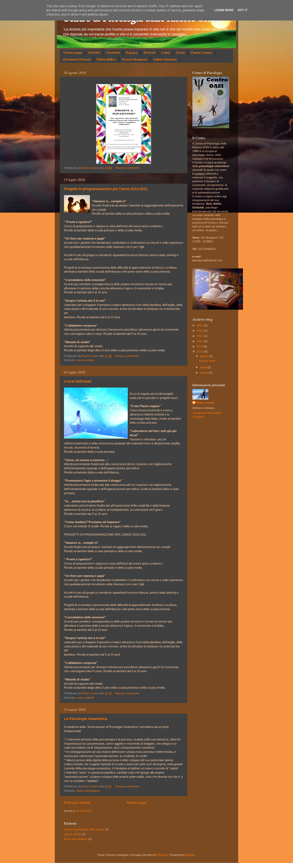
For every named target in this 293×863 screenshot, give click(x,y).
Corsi (180, 52)
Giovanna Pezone (77, 59)
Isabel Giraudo (165, 59)
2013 (200, 336)
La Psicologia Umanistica (85, 719)
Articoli (149, 52)
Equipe (131, 52)
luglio (203, 367)
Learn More (224, 10)
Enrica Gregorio (134, 59)
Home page (73, 52)
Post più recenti (77, 802)
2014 (200, 330)
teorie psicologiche (88, 790)
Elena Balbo (106, 59)
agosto (204, 356)
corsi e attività (85, 360)
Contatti (113, 52)
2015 (200, 325)
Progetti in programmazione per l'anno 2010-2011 (105, 189)
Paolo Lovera (201, 52)
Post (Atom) (83, 810)
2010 (200, 351)
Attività (94, 52)
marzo (204, 372)
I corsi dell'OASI (77, 381)
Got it (243, 10)
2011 (200, 346)
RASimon (162, 854)
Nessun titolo (207, 360)
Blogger (190, 854)
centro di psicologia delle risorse (84, 829)
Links (165, 52)
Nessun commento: (128, 167)
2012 (200, 341)
